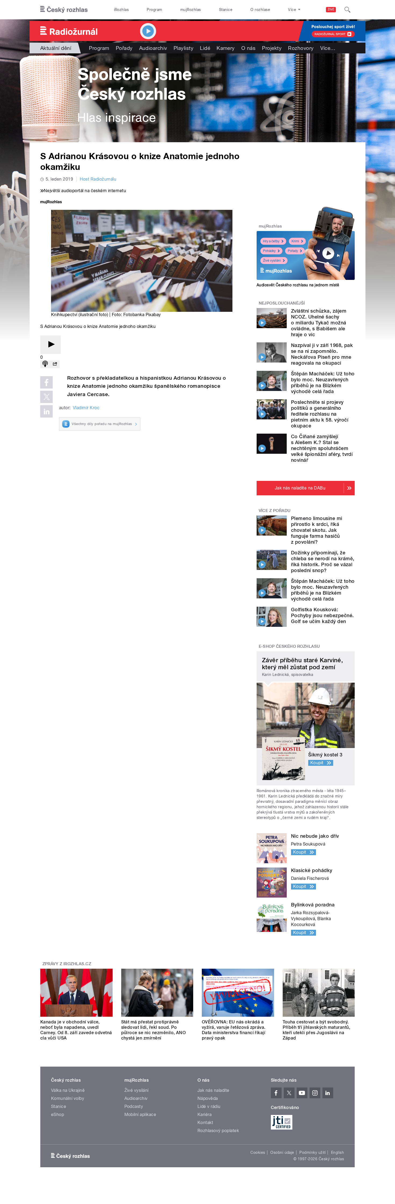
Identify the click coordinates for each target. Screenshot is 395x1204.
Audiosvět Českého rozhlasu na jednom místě (298, 285)
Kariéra (204, 1114)
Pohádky (269, 251)
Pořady (124, 48)
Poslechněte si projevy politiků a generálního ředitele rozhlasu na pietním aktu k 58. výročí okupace (319, 414)
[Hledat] (347, 9)
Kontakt (205, 1122)
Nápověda (208, 1098)
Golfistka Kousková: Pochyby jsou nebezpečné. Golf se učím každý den (322, 615)
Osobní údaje (282, 1152)
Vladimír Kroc (86, 407)
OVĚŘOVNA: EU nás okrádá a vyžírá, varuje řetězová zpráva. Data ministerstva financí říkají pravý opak (233, 1030)
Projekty (272, 48)
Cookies (257, 1152)
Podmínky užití (312, 1152)
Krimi (295, 241)
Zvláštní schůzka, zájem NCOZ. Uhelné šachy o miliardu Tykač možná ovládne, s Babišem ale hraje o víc (318, 322)
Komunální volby (67, 1098)
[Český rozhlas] (64, 9)
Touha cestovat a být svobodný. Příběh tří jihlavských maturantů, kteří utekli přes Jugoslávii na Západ (316, 1030)
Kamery (226, 48)
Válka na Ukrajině (68, 1090)
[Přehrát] (50, 344)
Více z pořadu (275, 510)
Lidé (205, 48)
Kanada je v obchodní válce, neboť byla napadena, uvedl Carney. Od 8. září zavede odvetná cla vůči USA (76, 1030)
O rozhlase (260, 10)
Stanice (225, 10)
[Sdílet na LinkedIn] (46, 411)
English (337, 1152)
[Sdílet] (55, 364)
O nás (248, 48)
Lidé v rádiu (209, 1106)
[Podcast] (45, 364)
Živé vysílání (272, 260)
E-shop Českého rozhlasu (289, 646)
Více (328, 48)
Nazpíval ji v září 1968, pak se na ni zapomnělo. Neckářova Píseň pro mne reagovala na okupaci (322, 354)
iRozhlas (121, 10)
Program (154, 10)
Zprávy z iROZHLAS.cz (66, 963)
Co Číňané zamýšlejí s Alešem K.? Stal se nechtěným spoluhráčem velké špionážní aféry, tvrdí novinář (322, 448)
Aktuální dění (55, 48)
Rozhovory (301, 48)
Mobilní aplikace (140, 1114)
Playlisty (183, 48)
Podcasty (133, 1106)
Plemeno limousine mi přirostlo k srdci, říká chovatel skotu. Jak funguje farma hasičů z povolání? (316, 530)
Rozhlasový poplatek (218, 1130)
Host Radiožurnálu (98, 179)
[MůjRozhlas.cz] (51, 202)
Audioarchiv (153, 48)
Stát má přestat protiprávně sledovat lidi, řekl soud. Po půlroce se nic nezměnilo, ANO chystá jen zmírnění (153, 1030)
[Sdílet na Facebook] (46, 382)
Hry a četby (271, 241)
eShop (57, 1114)
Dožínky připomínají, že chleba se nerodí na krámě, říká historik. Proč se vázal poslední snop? (322, 561)
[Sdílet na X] (46, 397)
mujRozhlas (190, 10)
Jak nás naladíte (213, 1090)
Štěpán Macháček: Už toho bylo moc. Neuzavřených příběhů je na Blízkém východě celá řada (323, 382)
